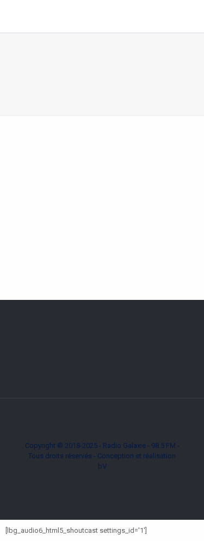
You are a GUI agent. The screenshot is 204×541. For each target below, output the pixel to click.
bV (102, 466)
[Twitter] (109, 482)
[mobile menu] (189, 16)
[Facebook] (95, 482)
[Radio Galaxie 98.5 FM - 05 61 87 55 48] (96, 16)
